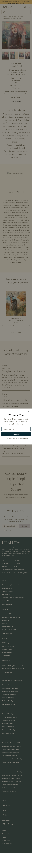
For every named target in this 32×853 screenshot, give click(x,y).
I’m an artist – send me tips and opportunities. (17, 438)
